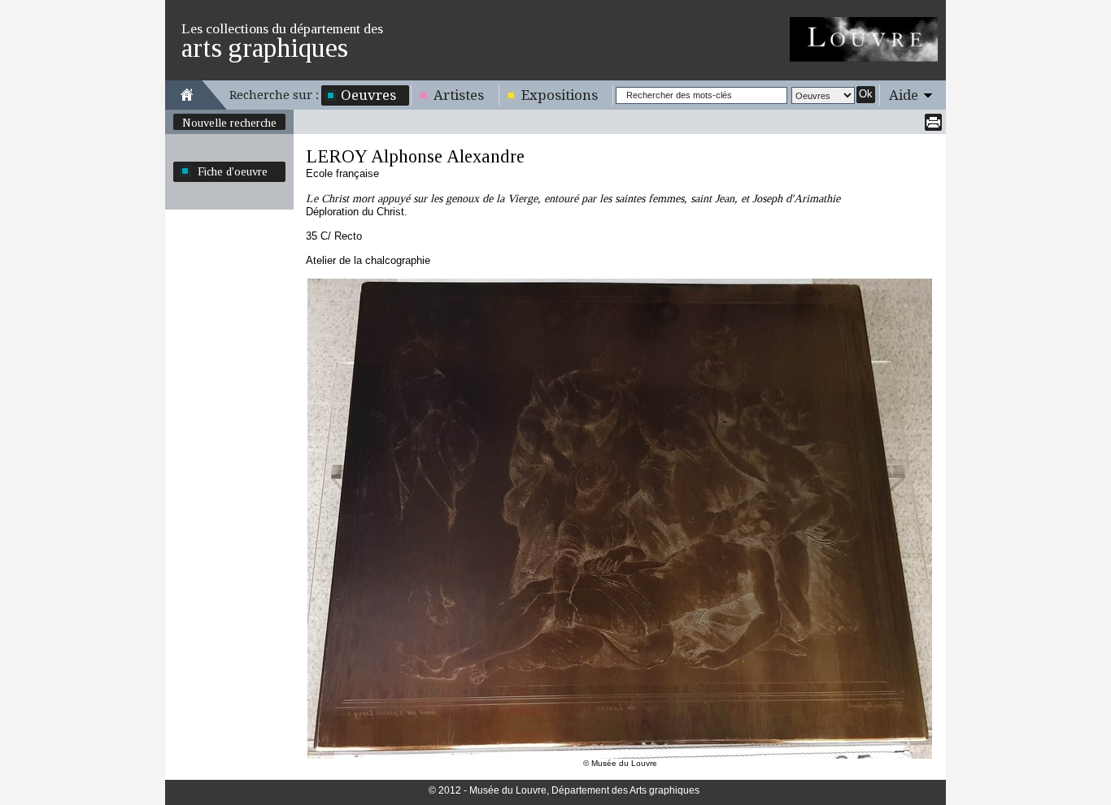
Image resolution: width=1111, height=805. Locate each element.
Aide (903, 95)
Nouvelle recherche (229, 122)
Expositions (559, 95)
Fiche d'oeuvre (233, 171)
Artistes (459, 95)
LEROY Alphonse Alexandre (415, 156)
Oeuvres (368, 95)
